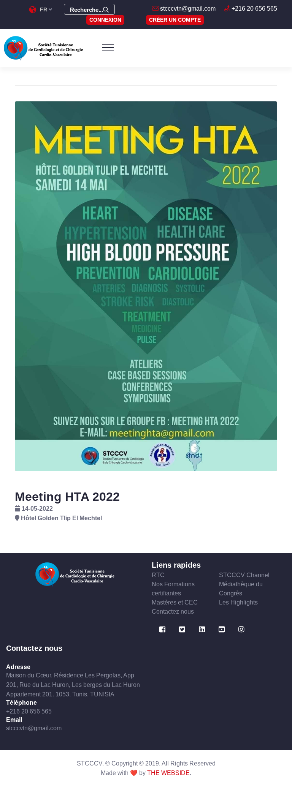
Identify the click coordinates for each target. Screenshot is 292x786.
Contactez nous (173, 611)
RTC (158, 575)
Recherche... (86, 9)
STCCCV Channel (244, 575)
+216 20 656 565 (253, 8)
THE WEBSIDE (168, 773)
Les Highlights (238, 602)
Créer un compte (175, 20)
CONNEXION (105, 20)
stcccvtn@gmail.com (187, 8)
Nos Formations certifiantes (173, 589)
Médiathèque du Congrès (241, 589)
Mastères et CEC (175, 602)
